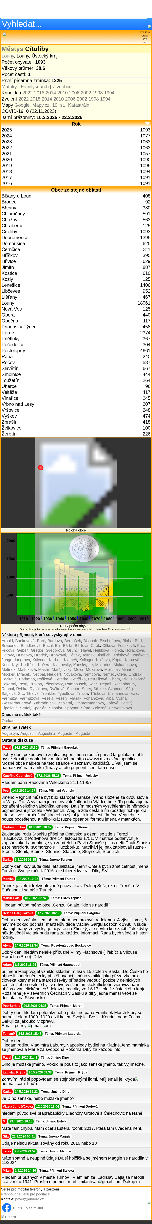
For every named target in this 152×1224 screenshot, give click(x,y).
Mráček (23, 674)
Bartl (41, 641)
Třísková (97, 693)
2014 (51, 92)
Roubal (8, 689)
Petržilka (78, 679)
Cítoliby (9, 231)
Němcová (91, 674)
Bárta (67, 645)
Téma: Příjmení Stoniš (71, 827)
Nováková (72, 674)
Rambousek (75, 684)
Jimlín (8, 267)
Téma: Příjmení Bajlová (56, 1170)
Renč (93, 684)
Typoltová (66, 693)
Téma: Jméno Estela (51, 1121)
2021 (7, 153)
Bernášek (72, 641)
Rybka (21, 689)
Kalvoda (39, 660)
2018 (39, 92)
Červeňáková (120, 708)
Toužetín (10, 380)
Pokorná (138, 679)
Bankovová (25, 641)
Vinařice (10, 398)
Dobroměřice (15, 237)
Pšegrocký (53, 684)
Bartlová (55, 641)
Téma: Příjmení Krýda (71, 1072)
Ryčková (57, 689)
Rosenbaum (124, 684)
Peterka (61, 679)
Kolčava (103, 660)
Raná (7, 356)
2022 (27, 92)
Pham (115, 679)
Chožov (9, 219)
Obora (8, 315)
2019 (7, 165)
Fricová (8, 650)
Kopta (117, 660)
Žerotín (9, 433)
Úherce (9, 386)
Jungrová (22, 660)
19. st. (58, 105)
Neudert (54, 674)
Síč (21, 693)
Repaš (105, 684)
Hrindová (24, 655)
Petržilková (97, 679)
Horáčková (134, 650)
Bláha (127, 641)
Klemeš (70, 660)
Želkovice (11, 428)
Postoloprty (13, 350)
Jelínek (88, 655)
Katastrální (79, 105)
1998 (97, 92)
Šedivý (126, 703)
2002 (86, 92)
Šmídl (25, 708)
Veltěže (9, 392)
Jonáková (140, 655)
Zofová (112, 703)
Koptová (132, 660)
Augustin (28, 733)
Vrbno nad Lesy (18, 404)
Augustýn (10, 733)
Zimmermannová (89, 703)
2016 (7, 183)
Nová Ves (12, 309)
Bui (58, 645)
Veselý (61, 698)
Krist (6, 665)
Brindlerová (31, 645)
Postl (22, 684)
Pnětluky (11, 338)
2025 (7, 129)
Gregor (37, 650)
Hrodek (40, 655)
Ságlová (9, 693)
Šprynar (72, 708)
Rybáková (38, 689)
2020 (7, 159)
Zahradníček (45, 703)
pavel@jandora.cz (29, 1199)
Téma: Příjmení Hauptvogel (60, 964)
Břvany (9, 207)
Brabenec (10, 645)
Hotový (8, 655)
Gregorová (55, 650)
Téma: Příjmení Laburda (63, 1033)
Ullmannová (118, 693)
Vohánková (93, 698)
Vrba (109, 698)
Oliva (121, 674)
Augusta (83, 733)
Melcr (79, 669)
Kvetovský (62, 665)
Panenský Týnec (19, 326)
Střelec (99, 689)
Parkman (27, 679)
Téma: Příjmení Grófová (80, 1106)
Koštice (9, 273)
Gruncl (73, 650)
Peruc (8, 332)
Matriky (9, 86)
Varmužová (29, 698)
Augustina (46, 733)
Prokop (35, 684)
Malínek (8, 669)
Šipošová (10, 708)
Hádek (74, 655)
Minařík (128, 669)
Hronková (57, 655)
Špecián (39, 708)
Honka (117, 650)
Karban (55, 660)
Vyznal (121, 698)
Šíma (85, 708)
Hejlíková (101, 650)
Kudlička (28, 665)
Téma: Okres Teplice (66, 898)
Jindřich (103, 655)
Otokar (8, 720)
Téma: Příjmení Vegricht (56, 790)
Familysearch (35, 86)
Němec (108, 674)
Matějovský (61, 669)
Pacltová (9, 679)
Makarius (103, 665)
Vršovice (10, 410)
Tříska (82, 693)
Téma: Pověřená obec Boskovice (66, 945)
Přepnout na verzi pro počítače (25, 1194)
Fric (140, 645)
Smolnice (11, 374)
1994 (109, 92)
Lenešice (11, 285)
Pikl (125, 679)
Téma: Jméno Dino (55, 1057)
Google (21, 105)
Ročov (8, 362)
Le (90, 665)
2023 (7, 141)
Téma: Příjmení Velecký (80, 775)
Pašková (44, 679)
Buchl (48, 645)
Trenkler (48, 693)
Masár (43, 669)
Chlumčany (13, 213)
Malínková (27, 669)
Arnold (7, 641)
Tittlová (32, 693)
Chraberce (12, 225)
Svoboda (116, 689)
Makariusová (125, 665)
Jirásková (121, 655)
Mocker (8, 674)
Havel (86, 650)
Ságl (130, 689)
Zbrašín (10, 422)
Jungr (6, 660)
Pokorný (9, 684)
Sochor (73, 689)
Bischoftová (110, 641)
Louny (8, 56)
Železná (99, 708)
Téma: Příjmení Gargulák (59, 747)
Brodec (9, 201)
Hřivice (9, 261)
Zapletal (65, 703)
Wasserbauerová (16, 703)
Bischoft (90, 641)
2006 (74, 92)
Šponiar (55, 708)
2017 (7, 177)
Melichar (111, 669)
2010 (62, 92)
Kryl (15, 665)
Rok (76, 124)
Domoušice (13, 243)
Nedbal (38, 674)
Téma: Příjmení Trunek (58, 879)
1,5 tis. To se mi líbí (27, 1208)
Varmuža (9, 698)
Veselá (47, 698)
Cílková (108, 645)
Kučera (44, 665)
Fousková (126, 645)
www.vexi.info (123, 629)
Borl (138, 641)
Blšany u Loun (16, 196)
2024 (7, 135)
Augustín (65, 733)
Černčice (11, 249)
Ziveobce (62, 86)
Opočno (10, 320)
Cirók (95, 645)
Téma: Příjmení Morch (66, 1005)
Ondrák (135, 674)
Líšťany (9, 297)
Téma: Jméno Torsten (55, 859)
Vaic (134, 693)
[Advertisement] (76, 9)
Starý (86, 689)
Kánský (79, 665)
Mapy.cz (40, 105)
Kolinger (86, 660)
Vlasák (75, 698)
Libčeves (11, 291)
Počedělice (13, 344)
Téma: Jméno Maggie (54, 1136)
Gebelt (22, 650)
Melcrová (94, 669)
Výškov (9, 416)
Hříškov (10, 255)
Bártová (81, 645)
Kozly (7, 279)
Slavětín (10, 368)
